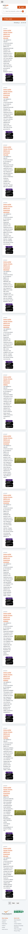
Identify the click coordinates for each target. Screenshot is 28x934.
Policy (15, 921)
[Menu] (2, 2)
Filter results (8, 19)
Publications (4, 923)
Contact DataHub (17, 923)
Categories (4, 920)
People (3, 927)
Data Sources (5, 929)
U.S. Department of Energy (19, 912)
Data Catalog (5, 918)
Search (23, 11)
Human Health (8, 77)
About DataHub (17, 920)
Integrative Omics (9, 80)
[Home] (8, 6)
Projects (3, 925)
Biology (10, 74)
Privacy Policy (17, 930)
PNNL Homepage (17, 928)
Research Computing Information (18, 926)
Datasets (4, 921)
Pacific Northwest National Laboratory (7, 912)
